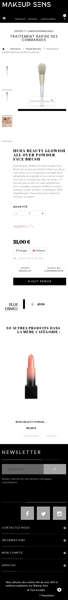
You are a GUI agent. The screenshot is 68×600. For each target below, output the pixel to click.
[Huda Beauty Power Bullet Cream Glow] (31, 376)
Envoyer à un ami (31, 258)
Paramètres (47, 595)
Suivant (51, 436)
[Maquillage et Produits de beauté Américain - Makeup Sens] (26, 4)
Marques (15, 48)
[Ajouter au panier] (9, 354)
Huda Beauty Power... (31, 421)
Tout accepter (37, 590)
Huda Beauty (33, 48)
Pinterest (40, 250)
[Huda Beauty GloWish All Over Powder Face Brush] (7, 70)
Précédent (32, 436)
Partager (22, 250)
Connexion (32, 19)
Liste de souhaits (48, 19)
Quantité (20, 207)
